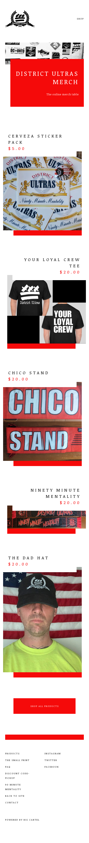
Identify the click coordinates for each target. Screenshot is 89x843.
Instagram (52, 753)
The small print (17, 760)
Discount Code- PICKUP (17, 775)
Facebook (51, 766)
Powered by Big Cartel (22, 819)
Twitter (50, 760)
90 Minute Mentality (13, 787)
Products (12, 753)
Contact (12, 802)
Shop (80, 18)
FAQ (8, 766)
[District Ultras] (25, 18)
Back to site (15, 795)
